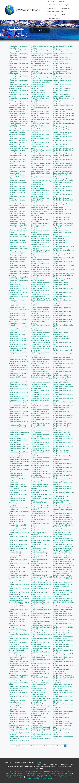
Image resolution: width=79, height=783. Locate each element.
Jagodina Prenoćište (63, 775)
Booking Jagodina (19, 777)
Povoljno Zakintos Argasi (38, 608)
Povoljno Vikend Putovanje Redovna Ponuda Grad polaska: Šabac (18, 167)
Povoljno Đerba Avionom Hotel (62, 319)
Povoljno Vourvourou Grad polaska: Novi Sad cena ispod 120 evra (19, 309)
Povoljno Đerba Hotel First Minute (63, 406)
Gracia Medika (52, 773)
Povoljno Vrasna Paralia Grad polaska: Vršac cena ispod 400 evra (40, 107)
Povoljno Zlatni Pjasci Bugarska (62, 127)
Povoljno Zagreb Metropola (39, 554)
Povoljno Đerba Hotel (59, 388)
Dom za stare (55, 777)
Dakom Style (68, 773)
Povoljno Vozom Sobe (15, 473)
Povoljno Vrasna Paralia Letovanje (41, 150)
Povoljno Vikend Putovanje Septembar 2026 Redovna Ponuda (17, 192)
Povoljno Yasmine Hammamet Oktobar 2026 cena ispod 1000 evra (40, 400)
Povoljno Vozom (14, 419)
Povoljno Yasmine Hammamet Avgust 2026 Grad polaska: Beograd (40, 252)
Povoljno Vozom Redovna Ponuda (19, 454)
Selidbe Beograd (42, 773)
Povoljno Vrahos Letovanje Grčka (19, 646)
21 (60, 745)
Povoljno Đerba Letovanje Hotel (62, 486)
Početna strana (42, 764)
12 (36, 745)
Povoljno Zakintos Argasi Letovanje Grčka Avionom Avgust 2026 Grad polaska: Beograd (41, 706)
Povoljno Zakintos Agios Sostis (40, 602)
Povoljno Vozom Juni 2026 (17, 438)
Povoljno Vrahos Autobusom (17, 498)
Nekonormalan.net (30, 771)
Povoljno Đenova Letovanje (61, 217)
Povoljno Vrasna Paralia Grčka (40, 111)
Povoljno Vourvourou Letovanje (18, 338)
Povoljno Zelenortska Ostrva (61, 88)
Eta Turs (26, 773)
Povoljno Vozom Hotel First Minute (19, 433)
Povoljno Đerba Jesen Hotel (61, 425)
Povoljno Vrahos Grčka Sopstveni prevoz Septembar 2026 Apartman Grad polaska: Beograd (19, 594)
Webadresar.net (10, 773)
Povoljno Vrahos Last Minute (17, 613)
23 (65, 745)
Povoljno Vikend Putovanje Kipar (18, 75)
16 (47, 745)
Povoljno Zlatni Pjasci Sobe (61, 198)
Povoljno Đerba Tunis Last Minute (63, 723)
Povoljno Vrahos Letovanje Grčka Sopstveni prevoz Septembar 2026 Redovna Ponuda (19, 688)
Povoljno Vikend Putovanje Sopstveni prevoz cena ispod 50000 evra (17, 242)
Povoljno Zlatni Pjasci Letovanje (62, 154)
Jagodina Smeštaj (42, 775)
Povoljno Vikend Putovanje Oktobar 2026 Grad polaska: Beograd (17, 134)
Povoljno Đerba (57, 229)
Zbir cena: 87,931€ (64, 5)
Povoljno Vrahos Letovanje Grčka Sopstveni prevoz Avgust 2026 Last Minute (19, 671)
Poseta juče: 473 (65, 8)
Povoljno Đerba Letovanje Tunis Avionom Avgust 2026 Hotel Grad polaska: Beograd (63, 540)
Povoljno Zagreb (36, 469)
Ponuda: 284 (61, 1)
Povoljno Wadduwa (36, 217)
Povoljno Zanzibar (36, 725)
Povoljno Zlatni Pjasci (59, 111)
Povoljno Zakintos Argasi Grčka (40, 646)
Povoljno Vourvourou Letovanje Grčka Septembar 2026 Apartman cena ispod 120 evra (19, 361)
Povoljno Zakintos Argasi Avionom (41, 625)
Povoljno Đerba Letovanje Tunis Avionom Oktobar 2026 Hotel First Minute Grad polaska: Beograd (63, 559)
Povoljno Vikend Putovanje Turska (19, 271)
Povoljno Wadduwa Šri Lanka (39, 227)
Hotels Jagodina (29, 777)
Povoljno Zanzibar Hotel (60, 57)
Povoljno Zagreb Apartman (39, 471)
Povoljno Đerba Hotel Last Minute (63, 415)
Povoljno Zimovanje (59, 102)
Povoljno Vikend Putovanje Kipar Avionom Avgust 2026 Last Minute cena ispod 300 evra (19, 86)
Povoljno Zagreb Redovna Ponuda (41, 596)
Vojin (39, 762)
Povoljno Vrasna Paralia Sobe (40, 192)
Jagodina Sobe (52, 775)
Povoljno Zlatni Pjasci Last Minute (63, 148)
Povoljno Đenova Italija (60, 211)
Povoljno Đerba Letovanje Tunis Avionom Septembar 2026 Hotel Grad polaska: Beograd (63, 579)
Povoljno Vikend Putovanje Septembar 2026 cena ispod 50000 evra (17, 177)
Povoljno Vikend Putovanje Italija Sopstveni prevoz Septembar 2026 (18, 59)
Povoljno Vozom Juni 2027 (17, 446)
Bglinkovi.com (40, 771)
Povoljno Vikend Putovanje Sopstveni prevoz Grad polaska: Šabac (18, 248)
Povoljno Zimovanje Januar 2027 (63, 109)
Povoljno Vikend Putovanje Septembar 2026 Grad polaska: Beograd (18, 182)
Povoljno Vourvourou (15, 284)
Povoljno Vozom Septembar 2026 (19, 459)
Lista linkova (53, 764)
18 (52, 745)
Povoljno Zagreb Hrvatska (39, 527)
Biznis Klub (9, 775)
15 (44, 745)
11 (34, 745)
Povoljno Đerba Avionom (60, 282)
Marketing (64, 764)
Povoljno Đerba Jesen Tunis (61, 431)
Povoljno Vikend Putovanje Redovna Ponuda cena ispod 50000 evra (17, 156)
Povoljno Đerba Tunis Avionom (62, 679)
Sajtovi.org (68, 771)
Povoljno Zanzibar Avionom (39, 733)
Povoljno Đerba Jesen (59, 421)
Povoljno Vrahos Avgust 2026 (17, 519)
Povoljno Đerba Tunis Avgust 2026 (63, 677)
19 (54, 745)
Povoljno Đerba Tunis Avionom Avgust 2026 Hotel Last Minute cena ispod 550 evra (62, 686)
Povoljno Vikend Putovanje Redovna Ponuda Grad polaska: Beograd (18, 161)
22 (62, 745)
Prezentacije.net (59, 771)
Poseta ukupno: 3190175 (54, 18)
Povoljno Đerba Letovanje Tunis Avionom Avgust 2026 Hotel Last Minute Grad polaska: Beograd (63, 546)
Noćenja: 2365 (51, 5)
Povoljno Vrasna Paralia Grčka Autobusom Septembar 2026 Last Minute (41, 119)
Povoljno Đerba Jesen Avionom (62, 423)
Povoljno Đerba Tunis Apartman (63, 675)
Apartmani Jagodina (29, 775)
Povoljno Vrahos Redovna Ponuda (19, 717)
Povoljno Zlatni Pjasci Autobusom (63, 113)
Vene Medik (36, 778)
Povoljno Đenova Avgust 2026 (62, 209)
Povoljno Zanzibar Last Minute (62, 67)
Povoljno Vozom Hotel (15, 431)
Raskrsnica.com (49, 771)
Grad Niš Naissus (18, 775)
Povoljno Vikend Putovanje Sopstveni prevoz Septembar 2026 (17, 267)
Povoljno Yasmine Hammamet (40, 229)
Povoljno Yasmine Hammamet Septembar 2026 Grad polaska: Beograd (40, 419)
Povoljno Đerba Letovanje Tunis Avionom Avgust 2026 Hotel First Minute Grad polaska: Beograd (63, 519)
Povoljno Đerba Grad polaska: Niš (63, 386)
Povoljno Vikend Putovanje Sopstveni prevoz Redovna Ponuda (17, 261)
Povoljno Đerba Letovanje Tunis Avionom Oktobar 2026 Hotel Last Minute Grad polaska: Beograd (63, 565)
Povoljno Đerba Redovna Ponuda (63, 631)
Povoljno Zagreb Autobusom (39, 484)
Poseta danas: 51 (52, 8)
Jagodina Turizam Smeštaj (43, 777)
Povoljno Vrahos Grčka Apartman (19, 554)
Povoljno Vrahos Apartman (17, 484)
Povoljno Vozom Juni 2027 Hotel (18, 452)
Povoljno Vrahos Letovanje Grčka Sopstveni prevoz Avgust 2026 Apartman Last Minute (19, 657)
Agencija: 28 (50, 1)
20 (57, 745)
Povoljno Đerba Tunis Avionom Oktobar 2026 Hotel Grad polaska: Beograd (63, 692)
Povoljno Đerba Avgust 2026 (61, 240)
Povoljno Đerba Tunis (59, 673)
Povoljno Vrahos (13, 483)
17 (49, 745)
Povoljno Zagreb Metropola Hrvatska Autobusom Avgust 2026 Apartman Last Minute (41, 577)
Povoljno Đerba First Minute (61, 358)
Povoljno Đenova (58, 207)
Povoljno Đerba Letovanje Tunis (62, 504)
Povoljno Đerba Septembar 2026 (63, 644)
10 (31, 745)
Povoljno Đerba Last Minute (61, 436)
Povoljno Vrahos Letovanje (17, 619)
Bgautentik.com (19, 771)
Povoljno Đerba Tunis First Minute (63, 711)
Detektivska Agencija (46, 778)
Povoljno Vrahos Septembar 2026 (19, 719)
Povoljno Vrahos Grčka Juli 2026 (18, 575)
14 (41, 745)
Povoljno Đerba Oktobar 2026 (62, 613)
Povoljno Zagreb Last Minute (39, 552)
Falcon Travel (32, 773)
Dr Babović (61, 773)
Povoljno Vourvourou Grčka (17, 313)
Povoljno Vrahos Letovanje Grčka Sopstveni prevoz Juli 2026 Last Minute (19, 682)
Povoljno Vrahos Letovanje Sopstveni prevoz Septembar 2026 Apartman (17, 713)
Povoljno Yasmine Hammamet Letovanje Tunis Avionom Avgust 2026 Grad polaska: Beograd (41, 369)
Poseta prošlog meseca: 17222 (56, 15)
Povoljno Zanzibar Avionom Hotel (41, 738)
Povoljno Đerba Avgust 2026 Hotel (63, 273)
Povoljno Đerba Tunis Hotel (61, 721)
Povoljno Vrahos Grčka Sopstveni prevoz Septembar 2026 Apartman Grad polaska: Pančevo (19, 600)
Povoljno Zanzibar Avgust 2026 (40, 727)
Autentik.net (10, 771)
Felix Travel (19, 773)
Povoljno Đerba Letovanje (61, 450)
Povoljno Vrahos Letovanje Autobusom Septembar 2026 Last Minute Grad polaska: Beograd (19, 631)
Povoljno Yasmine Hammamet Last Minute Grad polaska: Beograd (40, 321)
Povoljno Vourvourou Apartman (18, 286)
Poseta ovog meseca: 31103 (55, 11)
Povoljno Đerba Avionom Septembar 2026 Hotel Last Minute (61, 338)
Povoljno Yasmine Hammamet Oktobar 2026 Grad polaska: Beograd (40, 405)
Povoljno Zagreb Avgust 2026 (40, 506)
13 (39, 745)
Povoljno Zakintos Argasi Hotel (40, 667)
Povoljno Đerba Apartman (61, 231)
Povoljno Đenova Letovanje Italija (63, 223)
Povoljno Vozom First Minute (17, 425)
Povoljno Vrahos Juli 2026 (16, 604)
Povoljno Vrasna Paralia (38, 84)
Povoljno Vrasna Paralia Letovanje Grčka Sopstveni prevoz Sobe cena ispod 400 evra (41, 165)
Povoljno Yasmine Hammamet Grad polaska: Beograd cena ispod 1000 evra (41, 300)
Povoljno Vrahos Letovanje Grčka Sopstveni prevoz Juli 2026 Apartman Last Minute (19, 677)
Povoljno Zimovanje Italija (61, 104)
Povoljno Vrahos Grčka (15, 552)
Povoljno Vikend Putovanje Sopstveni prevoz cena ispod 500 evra (19, 236)
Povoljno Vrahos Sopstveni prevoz (19, 740)
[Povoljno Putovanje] (23, 10)
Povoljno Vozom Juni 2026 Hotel (18, 444)
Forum (72, 764)
